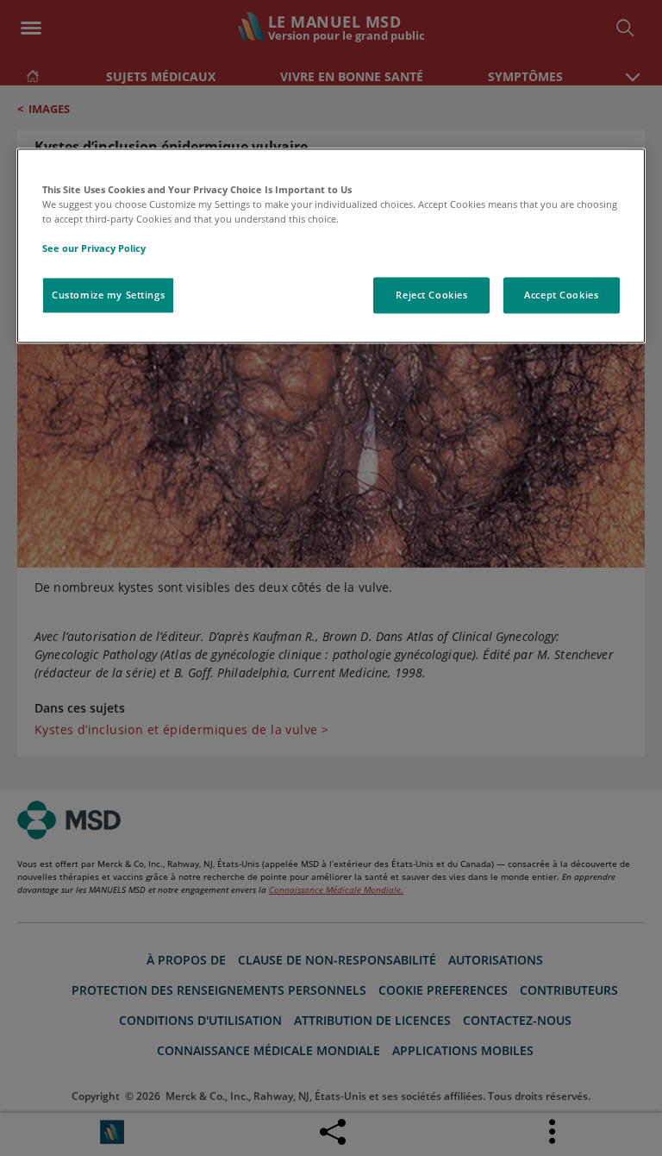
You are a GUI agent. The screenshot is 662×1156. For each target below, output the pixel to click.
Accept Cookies (561, 295)
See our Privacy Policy (94, 248)
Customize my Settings (108, 295)
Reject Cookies (431, 295)
